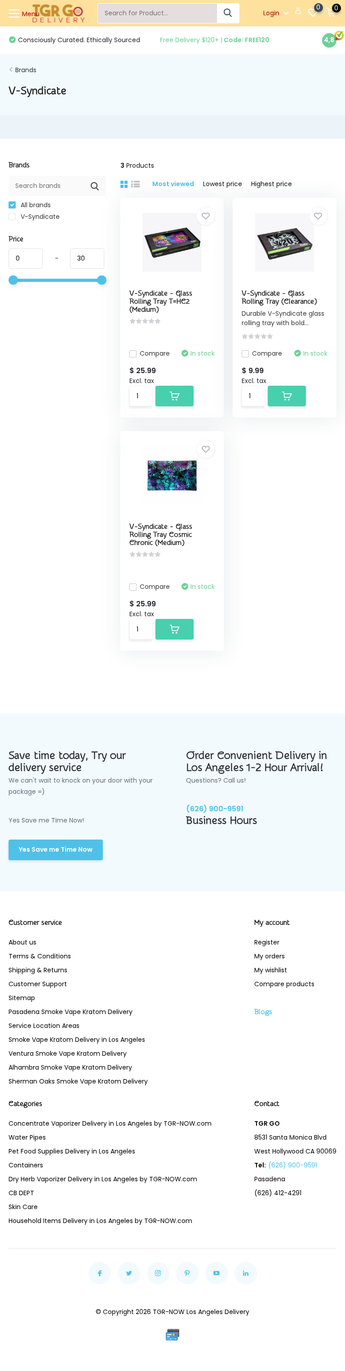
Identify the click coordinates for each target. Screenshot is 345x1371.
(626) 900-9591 (214, 809)
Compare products (284, 983)
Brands (25, 69)
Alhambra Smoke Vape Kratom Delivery (70, 1067)
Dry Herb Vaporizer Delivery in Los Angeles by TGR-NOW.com (103, 1179)
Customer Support (38, 983)
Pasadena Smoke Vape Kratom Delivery (71, 1011)
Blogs (263, 1012)
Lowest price (222, 183)
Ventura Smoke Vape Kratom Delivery (68, 1053)
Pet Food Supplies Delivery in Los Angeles (72, 1151)
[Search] (228, 13)
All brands (35, 204)
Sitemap (22, 997)
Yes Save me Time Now (56, 849)
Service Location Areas (44, 1025)
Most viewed (173, 183)
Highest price (271, 183)
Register (266, 942)
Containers (26, 1165)
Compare (155, 353)
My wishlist (270, 970)
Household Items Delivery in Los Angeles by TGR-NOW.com (100, 1220)
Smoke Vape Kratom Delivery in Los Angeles (77, 1039)
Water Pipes (27, 1137)
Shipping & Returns (38, 970)
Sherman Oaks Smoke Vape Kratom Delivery (78, 1081)
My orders (269, 956)
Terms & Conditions (40, 956)
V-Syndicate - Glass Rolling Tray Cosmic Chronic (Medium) (160, 534)
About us (22, 942)
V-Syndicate (39, 216)
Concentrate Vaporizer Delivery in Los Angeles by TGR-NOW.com (110, 1123)
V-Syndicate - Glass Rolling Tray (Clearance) (279, 297)
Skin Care (23, 1206)
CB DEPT (21, 1192)
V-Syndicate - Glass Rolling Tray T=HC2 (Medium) (160, 301)
